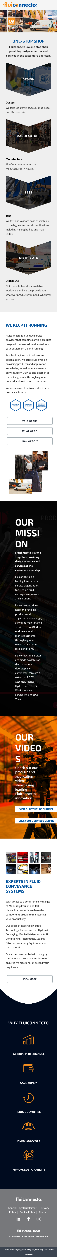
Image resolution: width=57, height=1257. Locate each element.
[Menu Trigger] (50, 17)
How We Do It (29, 441)
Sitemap (43, 1212)
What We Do (29, 431)
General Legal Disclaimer (22, 1208)
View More (29, 979)
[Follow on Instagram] (38, 1219)
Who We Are (29, 421)
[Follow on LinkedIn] (18, 1219)
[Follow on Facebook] (28, 1219)
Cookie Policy (27, 1212)
